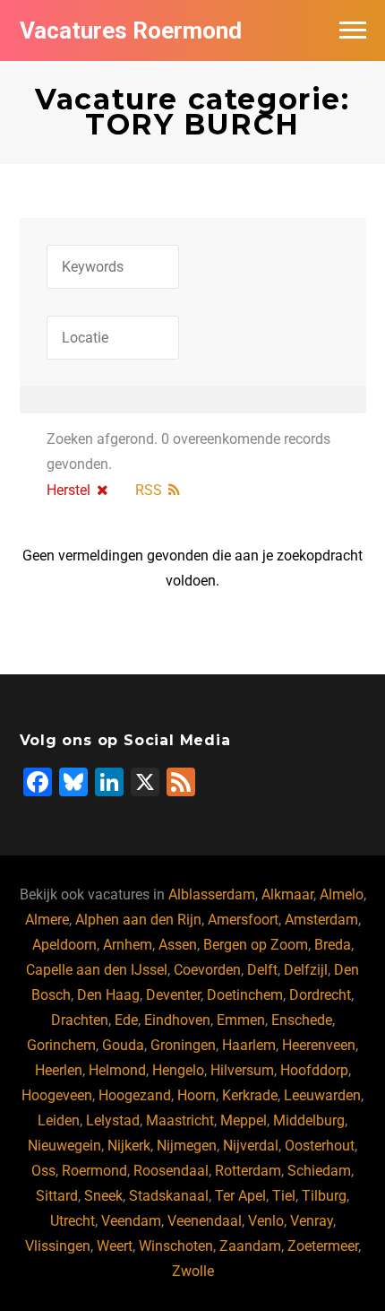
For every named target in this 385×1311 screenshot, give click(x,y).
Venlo (266, 1220)
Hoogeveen (56, 1095)
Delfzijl (306, 969)
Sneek (103, 1195)
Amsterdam (321, 919)
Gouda (123, 1045)
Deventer (173, 994)
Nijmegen (187, 1145)
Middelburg (309, 1120)
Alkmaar (287, 894)
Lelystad (113, 1120)
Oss (43, 1170)
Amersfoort (243, 919)
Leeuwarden (322, 1095)
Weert (115, 1246)
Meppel (243, 1120)
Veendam (131, 1220)
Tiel (283, 1195)
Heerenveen (318, 1045)
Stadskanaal (169, 1195)
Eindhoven (177, 1020)
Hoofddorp (314, 1070)
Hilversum (242, 1070)
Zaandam (250, 1246)
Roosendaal (171, 1170)
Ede (126, 1020)
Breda (332, 944)
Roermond (94, 1170)
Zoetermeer (322, 1246)
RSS (148, 490)
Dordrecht (320, 994)
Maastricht (180, 1120)
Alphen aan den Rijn (138, 919)
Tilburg (324, 1195)
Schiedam (319, 1170)
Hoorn (196, 1095)
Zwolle (193, 1271)
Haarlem (249, 1045)
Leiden (59, 1120)
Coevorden (207, 969)
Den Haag (108, 994)
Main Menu (352, 30)
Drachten (79, 1020)
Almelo (342, 894)
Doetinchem (245, 994)
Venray (311, 1220)
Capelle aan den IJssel (96, 969)
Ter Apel (240, 1195)
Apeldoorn (64, 944)
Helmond (117, 1070)
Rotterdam (248, 1170)
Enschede (301, 1020)
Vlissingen (57, 1246)
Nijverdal (250, 1145)
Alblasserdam (211, 894)
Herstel (68, 490)
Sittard (57, 1195)
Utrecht (72, 1220)
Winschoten (176, 1246)
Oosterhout (320, 1145)
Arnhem (127, 944)
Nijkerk (128, 1145)
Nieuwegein (64, 1145)
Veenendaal (204, 1220)
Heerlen (58, 1070)
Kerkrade (250, 1095)
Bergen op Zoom (255, 944)
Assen (177, 944)
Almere (47, 919)
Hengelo (178, 1070)
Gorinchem (61, 1045)
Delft (262, 969)
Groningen (183, 1045)
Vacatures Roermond (131, 30)
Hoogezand (134, 1095)
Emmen (241, 1020)
